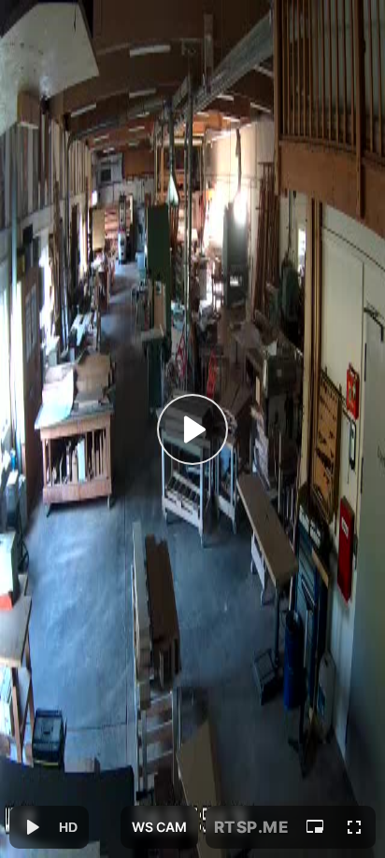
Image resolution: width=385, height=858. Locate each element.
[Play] (192, 429)
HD (68, 827)
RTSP (252, 827)
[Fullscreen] (354, 827)
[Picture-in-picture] (315, 827)
